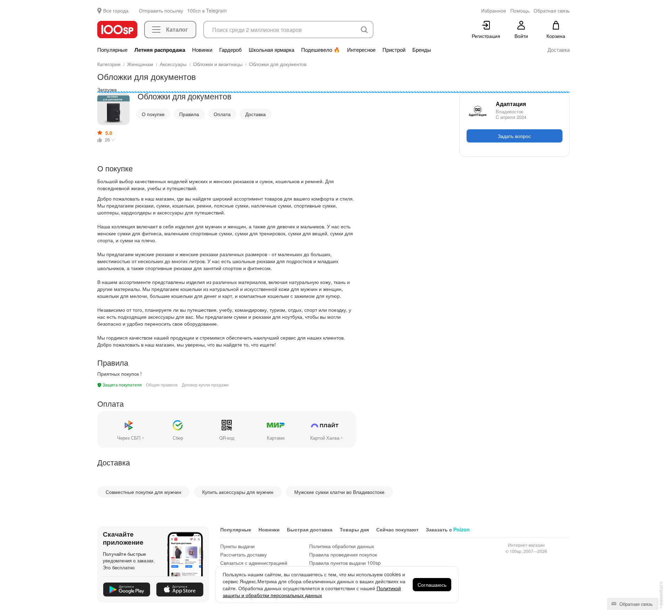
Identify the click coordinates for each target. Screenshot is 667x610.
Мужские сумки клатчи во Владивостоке (339, 491)
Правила (189, 114)
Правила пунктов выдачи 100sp (345, 562)
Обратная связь (635, 604)
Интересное (361, 49)
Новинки (202, 49)
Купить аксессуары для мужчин (237, 491)
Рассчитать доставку (243, 554)
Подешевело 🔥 (320, 49)
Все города (116, 10)
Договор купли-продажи (205, 385)
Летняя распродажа (159, 49)
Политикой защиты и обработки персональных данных (312, 592)
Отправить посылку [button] (161, 10)
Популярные (112, 49)
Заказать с (448, 529)
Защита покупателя (121, 385)
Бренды (421, 49)
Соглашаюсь (432, 584)
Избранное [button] (493, 10)
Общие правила (162, 385)
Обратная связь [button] (552, 10)
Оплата (222, 114)
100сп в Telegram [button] (207, 10)
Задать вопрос (514, 135)
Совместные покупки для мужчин (143, 491)
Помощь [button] (519, 10)
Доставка (558, 49)
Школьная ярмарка (271, 49)
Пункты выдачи (237, 546)
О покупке (153, 114)
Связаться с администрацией (253, 562)
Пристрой (393, 49)
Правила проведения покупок (343, 554)
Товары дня (354, 529)
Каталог (177, 29)
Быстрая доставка (309, 529)
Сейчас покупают (397, 529)
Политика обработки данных (341, 546)
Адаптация (511, 104)
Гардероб (230, 49)
